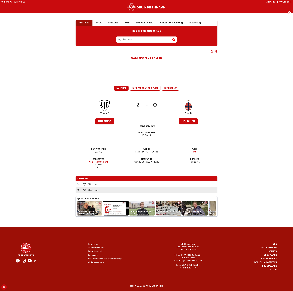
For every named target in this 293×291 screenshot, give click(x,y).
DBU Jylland (270, 255)
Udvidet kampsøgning (170, 23)
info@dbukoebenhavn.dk (190, 261)
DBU (275, 244)
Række (146, 149)
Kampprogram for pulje (145, 88)
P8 (194, 152)
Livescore (194, 23)
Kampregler (170, 88)
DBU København (268, 259)
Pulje (195, 149)
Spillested (98, 159)
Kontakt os (6, 2)
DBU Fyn (273, 251)
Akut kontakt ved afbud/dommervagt (105, 259)
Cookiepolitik (94, 255)
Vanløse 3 (104, 113)
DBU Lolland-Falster (265, 262)
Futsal (273, 270)
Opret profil (285, 2)
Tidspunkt (146, 159)
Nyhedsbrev (19, 2)
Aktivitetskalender (96, 262)
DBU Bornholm (269, 248)
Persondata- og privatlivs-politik (146, 286)
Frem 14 (188, 113)
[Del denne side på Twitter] (215, 52)
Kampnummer (98, 149)
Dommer (194, 159)
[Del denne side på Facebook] (212, 52)
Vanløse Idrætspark (98, 162)
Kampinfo (121, 88)
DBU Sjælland (269, 266)
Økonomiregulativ (96, 248)
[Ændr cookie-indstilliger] (4, 287)
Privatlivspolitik (95, 251)
